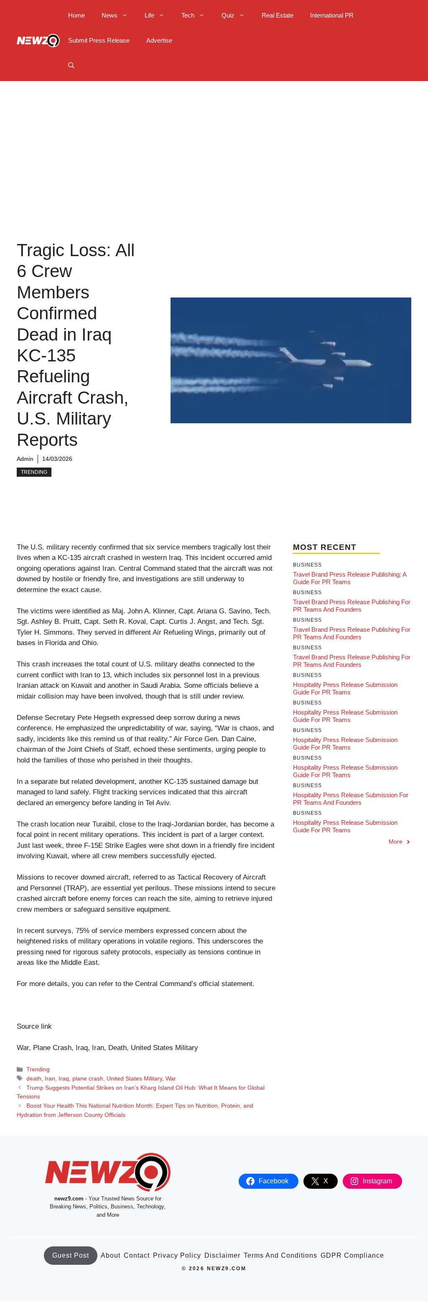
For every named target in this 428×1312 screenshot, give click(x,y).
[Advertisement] (214, 143)
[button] (71, 65)
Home (76, 15)
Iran (50, 1078)
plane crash (87, 1078)
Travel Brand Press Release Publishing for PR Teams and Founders (351, 605)
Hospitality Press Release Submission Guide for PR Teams (345, 688)
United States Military (134, 1078)
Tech (187, 15)
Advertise (159, 40)
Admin (25, 458)
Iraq (64, 1078)
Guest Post (70, 1255)
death (33, 1078)
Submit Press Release (99, 40)
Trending (34, 472)
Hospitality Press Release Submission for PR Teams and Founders (350, 798)
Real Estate (277, 15)
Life (149, 15)
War (171, 1078)
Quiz (228, 15)
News (109, 15)
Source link (34, 1026)
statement (237, 984)
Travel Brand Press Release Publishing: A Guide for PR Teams (349, 578)
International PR (332, 15)
